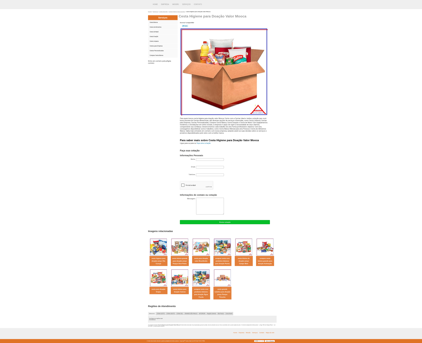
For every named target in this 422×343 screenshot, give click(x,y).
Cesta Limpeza (154, 41)
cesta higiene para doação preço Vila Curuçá (158, 260)
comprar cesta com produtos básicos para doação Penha (222, 260)
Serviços (186, 4)
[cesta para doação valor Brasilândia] (201, 247)
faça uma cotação (204, 143)
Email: (193, 167)
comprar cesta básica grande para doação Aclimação (265, 260)
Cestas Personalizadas (157, 50)
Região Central (211, 313)
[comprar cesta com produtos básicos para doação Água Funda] (201, 278)
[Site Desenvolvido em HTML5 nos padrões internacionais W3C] (259, 341)
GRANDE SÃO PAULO (191, 313)
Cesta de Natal (154, 32)
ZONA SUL (180, 313)
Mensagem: (191, 199)
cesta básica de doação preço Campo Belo (244, 260)
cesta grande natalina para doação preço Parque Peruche (222, 293)
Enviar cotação (225, 222)
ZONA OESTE (170, 313)
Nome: (193, 159)
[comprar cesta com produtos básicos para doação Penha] (222, 247)
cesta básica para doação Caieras (179, 290)
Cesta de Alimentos (155, 27)
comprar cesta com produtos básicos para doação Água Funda (201, 293)
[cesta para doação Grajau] (158, 278)
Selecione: (152, 313)
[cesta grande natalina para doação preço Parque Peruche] (222, 278)
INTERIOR (202, 313)
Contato (198, 4)
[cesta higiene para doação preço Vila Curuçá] (158, 247)
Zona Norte (229, 313)
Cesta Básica (154, 22)
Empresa (165, 4)
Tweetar (185, 26)
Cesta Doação (154, 36)
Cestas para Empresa (156, 46)
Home (155, 4)
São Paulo (221, 313)
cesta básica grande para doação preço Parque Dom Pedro (179, 260)
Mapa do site (270, 332)
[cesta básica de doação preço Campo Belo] (244, 247)
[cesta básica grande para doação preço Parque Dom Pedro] (180, 247)
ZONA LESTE (161, 313)
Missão (175, 4)
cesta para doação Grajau (158, 290)
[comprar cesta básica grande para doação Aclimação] (265, 247)
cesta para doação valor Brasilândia (201, 259)
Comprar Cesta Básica (156, 55)
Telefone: (192, 174)
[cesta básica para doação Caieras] (180, 278)
